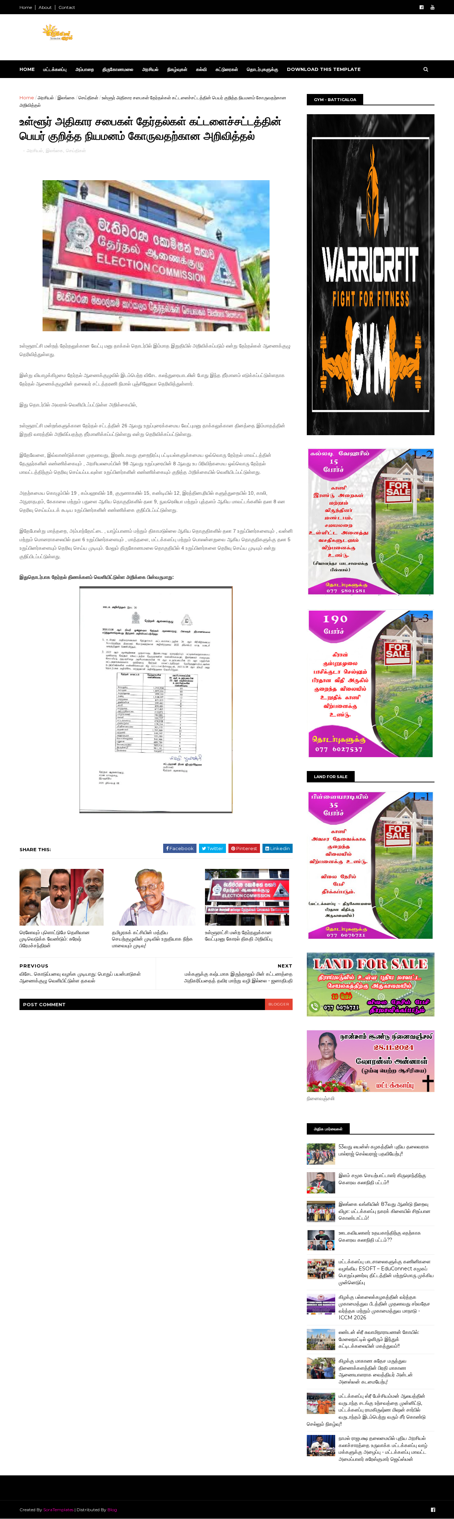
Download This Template (324, 69)
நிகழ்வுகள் (177, 69)
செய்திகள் (88, 97)
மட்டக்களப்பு (55, 69)
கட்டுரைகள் (227, 69)
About (45, 7)
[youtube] (432, 7)
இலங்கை (66, 97)
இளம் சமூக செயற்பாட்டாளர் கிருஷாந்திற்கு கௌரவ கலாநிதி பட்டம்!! (382, 1179)
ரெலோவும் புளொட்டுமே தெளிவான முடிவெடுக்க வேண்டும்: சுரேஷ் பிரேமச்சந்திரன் (55, 939)
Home (26, 7)
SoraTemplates (58, 1509)
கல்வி (201, 69)
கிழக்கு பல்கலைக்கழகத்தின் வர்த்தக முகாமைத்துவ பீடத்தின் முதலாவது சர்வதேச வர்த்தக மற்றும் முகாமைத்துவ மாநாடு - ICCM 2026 (384, 1307)
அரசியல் (150, 69)
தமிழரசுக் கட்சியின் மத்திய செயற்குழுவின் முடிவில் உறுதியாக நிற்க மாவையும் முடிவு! (152, 939)
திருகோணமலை (118, 69)
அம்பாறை (85, 69)
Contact (67, 7)
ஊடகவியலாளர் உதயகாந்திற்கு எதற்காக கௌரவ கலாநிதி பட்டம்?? (380, 1236)
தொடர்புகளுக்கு (262, 69)
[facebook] (421, 7)
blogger (278, 1004)
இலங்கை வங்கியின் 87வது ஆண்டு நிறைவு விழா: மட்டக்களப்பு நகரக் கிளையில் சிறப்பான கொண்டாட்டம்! (385, 1211)
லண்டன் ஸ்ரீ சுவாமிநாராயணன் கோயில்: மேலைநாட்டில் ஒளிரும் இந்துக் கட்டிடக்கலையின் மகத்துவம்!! (379, 1339)
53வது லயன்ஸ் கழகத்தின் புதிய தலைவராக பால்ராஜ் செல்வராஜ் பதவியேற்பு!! (384, 1150)
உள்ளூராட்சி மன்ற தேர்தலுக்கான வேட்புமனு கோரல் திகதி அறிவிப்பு (238, 935)
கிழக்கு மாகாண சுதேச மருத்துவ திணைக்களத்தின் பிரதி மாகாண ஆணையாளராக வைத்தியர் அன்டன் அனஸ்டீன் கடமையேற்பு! (376, 1371)
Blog (112, 1509)
